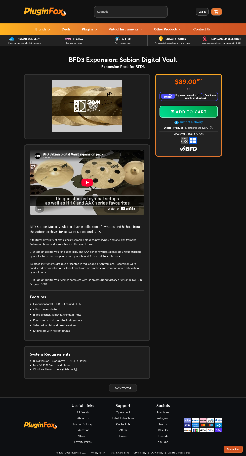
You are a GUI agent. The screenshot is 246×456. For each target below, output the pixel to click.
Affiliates (82, 436)
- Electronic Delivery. (186, 127)
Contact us (233, 449)
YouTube (163, 441)
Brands (41, 29)
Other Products (166, 29)
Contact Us (202, 29)
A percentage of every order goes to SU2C (221, 43)
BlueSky (163, 430)
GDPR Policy (140, 452)
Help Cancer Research (225, 38)
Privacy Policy (98, 452)
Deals (66, 29)
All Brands (83, 412)
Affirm (126, 38)
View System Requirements (188, 134)
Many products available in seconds (24, 43)
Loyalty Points (176, 38)
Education (83, 430)
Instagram (163, 418)
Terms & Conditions (119, 452)
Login (202, 11)
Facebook (163, 412)
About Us (83, 418)
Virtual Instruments (124, 29)
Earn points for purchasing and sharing (172, 43)
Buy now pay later (74, 43)
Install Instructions (123, 418)
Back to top (123, 388)
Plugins (88, 29)
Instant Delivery (28, 38)
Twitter (163, 424)
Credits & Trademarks (179, 452)
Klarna (78, 39)
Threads (163, 436)
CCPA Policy (157, 452)
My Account (123, 412)
